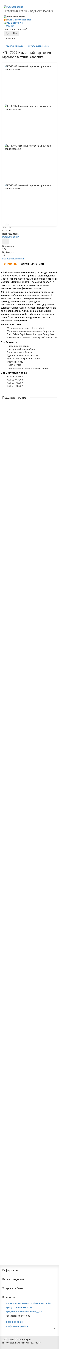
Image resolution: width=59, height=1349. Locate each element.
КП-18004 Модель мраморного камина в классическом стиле (25, 786)
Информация (10, 1270)
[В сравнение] (7, 226)
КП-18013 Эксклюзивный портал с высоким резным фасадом (27, 1243)
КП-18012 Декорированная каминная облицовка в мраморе (29, 1186)
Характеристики (32, 264)
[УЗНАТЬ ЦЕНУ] (5, 241)
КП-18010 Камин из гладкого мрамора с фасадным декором (24, 1072)
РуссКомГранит (10, 237)
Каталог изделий (13, 1279)
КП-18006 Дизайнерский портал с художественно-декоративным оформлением (28, 900)
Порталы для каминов (38, 46)
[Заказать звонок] (53, 1340)
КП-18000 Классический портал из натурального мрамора (21, 557)
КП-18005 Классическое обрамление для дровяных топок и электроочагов (25, 843)
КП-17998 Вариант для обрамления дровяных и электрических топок (28, 443)
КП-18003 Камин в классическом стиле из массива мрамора (26, 729)
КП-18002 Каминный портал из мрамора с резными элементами (25, 672)
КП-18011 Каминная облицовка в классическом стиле (29, 1129)
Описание (10, 264)
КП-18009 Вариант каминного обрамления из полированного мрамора (27, 1015)
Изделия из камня (14, 46)
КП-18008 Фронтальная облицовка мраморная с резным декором (29, 957)
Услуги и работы (12, 1288)
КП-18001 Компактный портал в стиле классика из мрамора (29, 615)
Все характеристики (13, 258)
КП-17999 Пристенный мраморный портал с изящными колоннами (27, 500)
